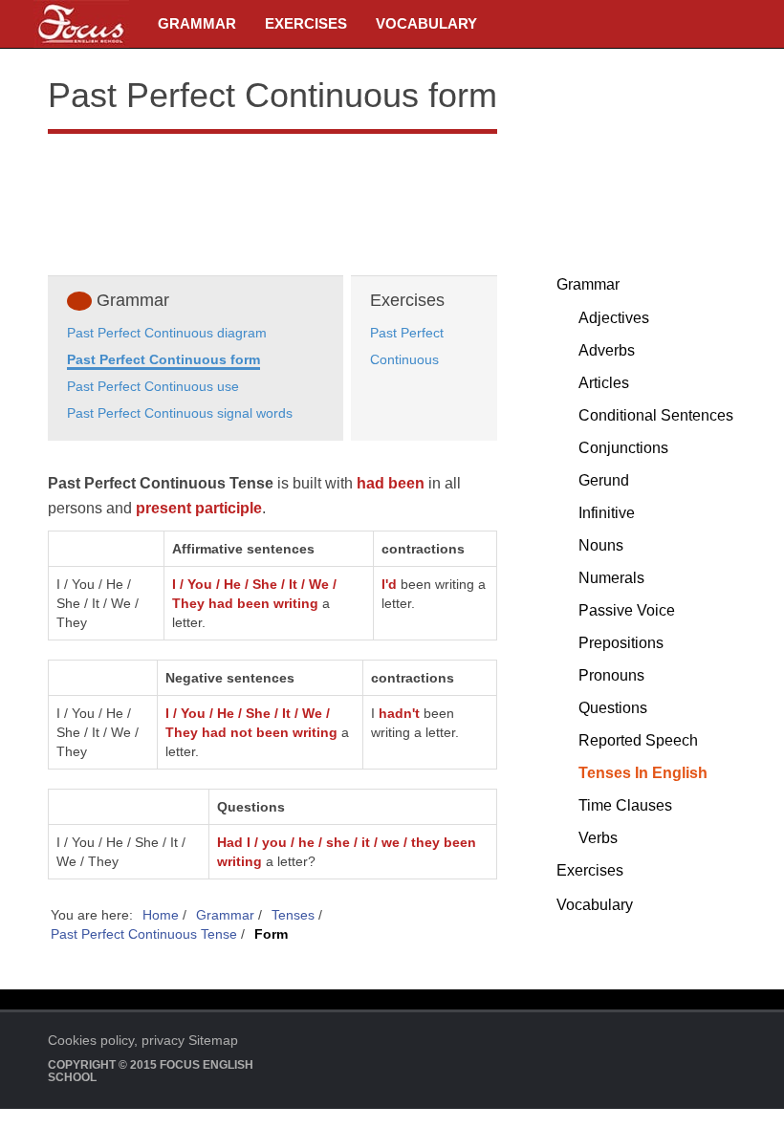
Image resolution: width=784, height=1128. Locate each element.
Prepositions (621, 643)
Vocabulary (426, 23)
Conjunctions (623, 448)
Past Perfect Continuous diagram (167, 332)
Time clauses (625, 805)
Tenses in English (643, 773)
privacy (163, 1040)
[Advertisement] (272, 201)
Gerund (603, 480)
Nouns (600, 545)
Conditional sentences (655, 415)
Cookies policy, (93, 1040)
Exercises (306, 23)
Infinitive (606, 513)
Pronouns (611, 675)
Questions (612, 708)
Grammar (197, 23)
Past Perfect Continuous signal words (180, 413)
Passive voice (626, 610)
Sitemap (213, 1040)
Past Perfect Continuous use (153, 386)
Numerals (611, 578)
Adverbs (606, 350)
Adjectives (613, 318)
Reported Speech (638, 740)
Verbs (598, 838)
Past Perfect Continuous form (163, 359)
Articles (603, 383)
